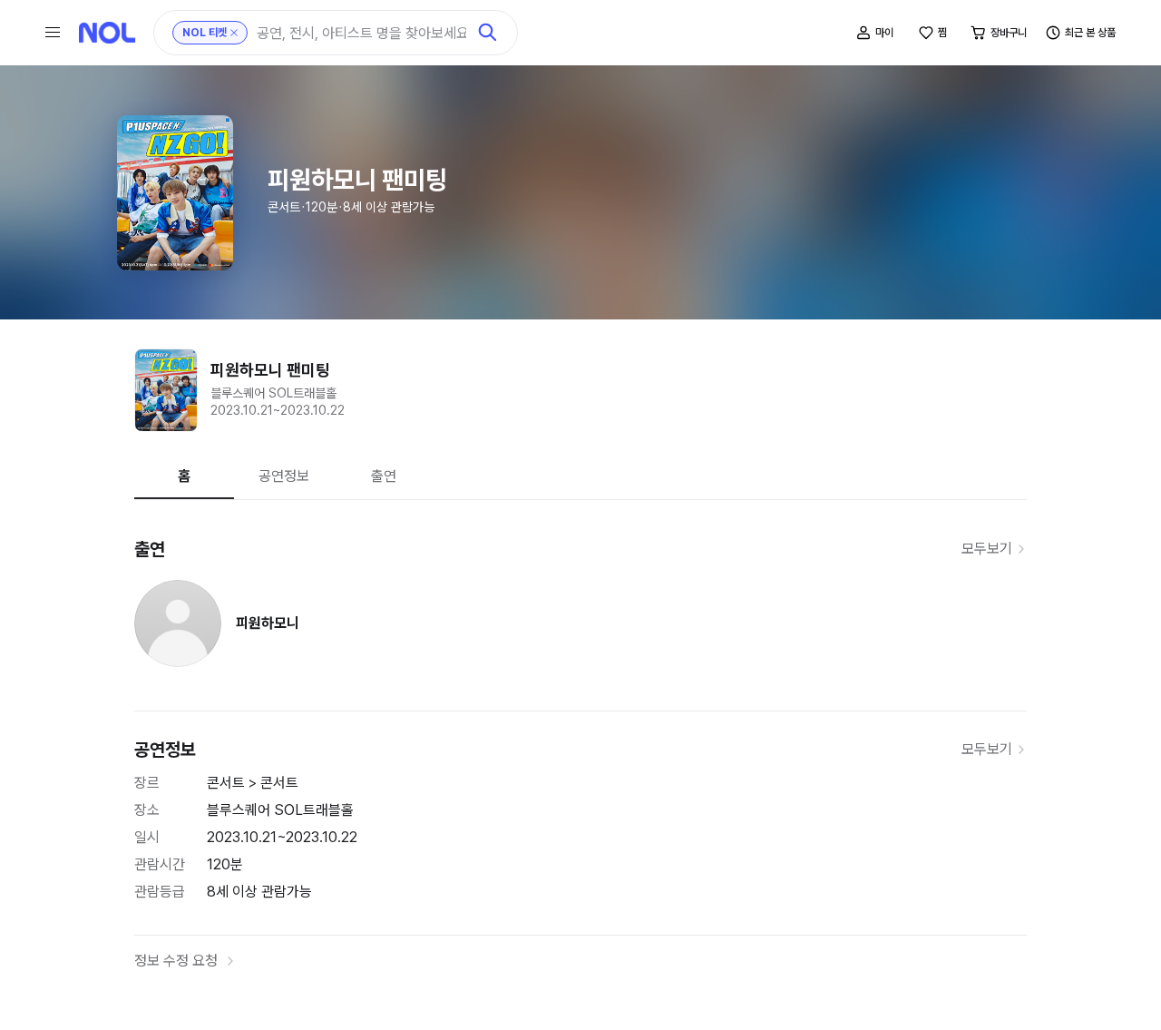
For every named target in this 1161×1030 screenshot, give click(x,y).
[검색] (488, 33)
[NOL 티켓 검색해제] (234, 32)
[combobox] (361, 33)
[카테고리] (52, 32)
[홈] (107, 33)
